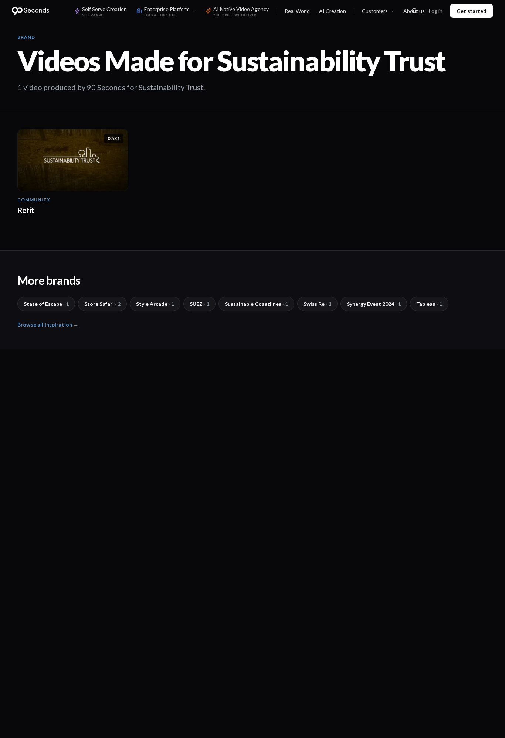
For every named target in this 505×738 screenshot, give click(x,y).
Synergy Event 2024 (374, 304)
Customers (375, 11)
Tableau (429, 304)
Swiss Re (317, 304)
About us (414, 11)
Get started (472, 11)
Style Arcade (155, 304)
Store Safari (102, 304)
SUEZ (199, 304)
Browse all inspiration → (47, 324)
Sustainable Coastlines (256, 304)
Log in (436, 11)
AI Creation (332, 11)
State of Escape (46, 304)
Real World (297, 11)
